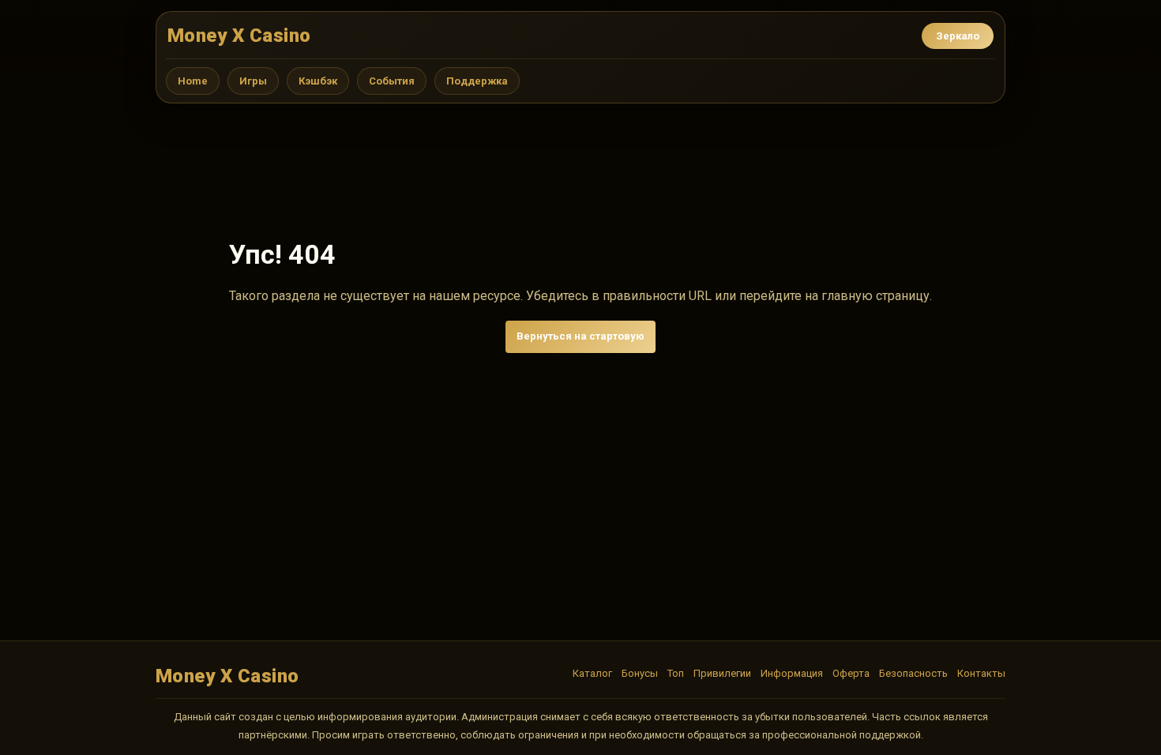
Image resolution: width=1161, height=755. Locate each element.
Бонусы (640, 673)
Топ (675, 673)
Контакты (981, 673)
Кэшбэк (318, 81)
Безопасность (913, 673)
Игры (253, 81)
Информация (792, 673)
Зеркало (957, 36)
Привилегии (722, 673)
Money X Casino (239, 35)
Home (193, 81)
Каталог (592, 673)
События (392, 81)
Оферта (851, 673)
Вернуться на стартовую (580, 336)
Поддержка (477, 81)
